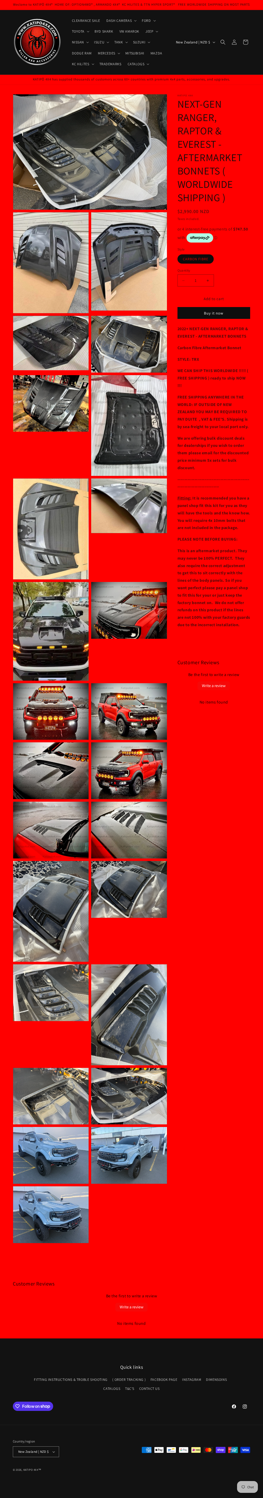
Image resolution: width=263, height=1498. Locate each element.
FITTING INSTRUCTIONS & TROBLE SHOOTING (71, 1379)
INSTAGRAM (191, 1379)
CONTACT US (149, 1388)
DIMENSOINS (216, 1379)
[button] (121, 20)
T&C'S (129, 1388)
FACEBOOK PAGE (164, 1379)
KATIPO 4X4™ (32, 1470)
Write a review (214, 685)
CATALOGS (111, 1388)
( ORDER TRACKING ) (129, 1379)
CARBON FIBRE (195, 259)
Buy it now (213, 313)
